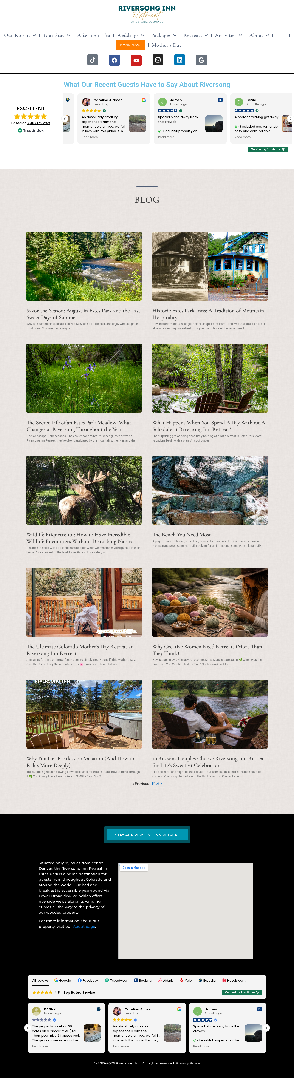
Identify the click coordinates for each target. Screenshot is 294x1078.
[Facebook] (114, 60)
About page (84, 926)
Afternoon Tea (93, 35)
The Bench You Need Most (181, 534)
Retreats (192, 35)
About (256, 35)
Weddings (128, 35)
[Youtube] (136, 60)
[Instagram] (158, 59)
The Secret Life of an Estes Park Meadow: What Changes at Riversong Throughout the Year (78, 425)
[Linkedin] (179, 59)
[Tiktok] (92, 59)
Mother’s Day (167, 45)
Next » (157, 783)
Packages (161, 35)
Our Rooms (17, 35)
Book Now (130, 45)
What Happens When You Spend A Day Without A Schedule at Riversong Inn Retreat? (208, 425)
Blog (281, 35)
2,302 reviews (38, 123)
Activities (226, 35)
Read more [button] (77, 137)
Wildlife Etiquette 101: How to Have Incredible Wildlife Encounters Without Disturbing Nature (79, 538)
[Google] (201, 60)
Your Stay (54, 35)
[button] (290, 119)
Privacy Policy (188, 1063)
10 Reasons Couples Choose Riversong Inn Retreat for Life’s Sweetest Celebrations (208, 761)
